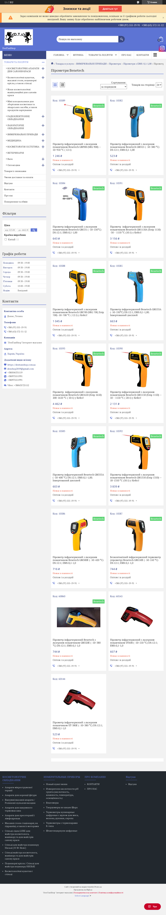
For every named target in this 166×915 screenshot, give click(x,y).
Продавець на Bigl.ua (83, 889)
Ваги (10, 158)
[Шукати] (121, 37)
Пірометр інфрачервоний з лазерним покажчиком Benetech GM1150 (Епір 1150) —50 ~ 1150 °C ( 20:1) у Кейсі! (136, 394)
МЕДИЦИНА (14, 140)
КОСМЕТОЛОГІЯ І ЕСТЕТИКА (23, 146)
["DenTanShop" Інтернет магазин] (18, 36)
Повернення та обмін (16, 201)
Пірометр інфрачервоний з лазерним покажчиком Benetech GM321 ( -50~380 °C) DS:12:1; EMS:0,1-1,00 (134, 146)
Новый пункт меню (56, 784)
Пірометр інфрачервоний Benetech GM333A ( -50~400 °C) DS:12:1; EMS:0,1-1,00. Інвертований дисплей (78, 477)
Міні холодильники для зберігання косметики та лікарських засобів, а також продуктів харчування (22, 106)
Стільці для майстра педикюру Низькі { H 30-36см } (22, 846)
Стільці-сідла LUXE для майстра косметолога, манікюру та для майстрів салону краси (19, 835)
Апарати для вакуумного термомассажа (18, 809)
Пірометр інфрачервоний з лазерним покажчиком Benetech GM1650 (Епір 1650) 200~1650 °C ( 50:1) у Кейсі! (77, 394)
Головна (58, 54)
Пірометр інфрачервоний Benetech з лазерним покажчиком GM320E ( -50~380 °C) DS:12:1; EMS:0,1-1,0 (77, 642)
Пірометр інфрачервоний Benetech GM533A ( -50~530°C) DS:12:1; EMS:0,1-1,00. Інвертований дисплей (135, 312)
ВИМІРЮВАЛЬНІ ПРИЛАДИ (91, 63)
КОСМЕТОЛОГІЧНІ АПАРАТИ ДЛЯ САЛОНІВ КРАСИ (23, 70)
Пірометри (115, 63)
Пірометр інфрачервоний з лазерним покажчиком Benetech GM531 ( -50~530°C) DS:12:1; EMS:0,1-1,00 (77, 229)
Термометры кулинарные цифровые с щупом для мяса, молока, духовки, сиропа (62, 815)
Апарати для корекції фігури (21, 795)
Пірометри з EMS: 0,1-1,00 (137, 63)
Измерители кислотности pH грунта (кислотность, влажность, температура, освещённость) (62, 793)
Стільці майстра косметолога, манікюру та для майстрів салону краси (21, 855)
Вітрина (78, 54)
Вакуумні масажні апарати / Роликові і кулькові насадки (20, 801)
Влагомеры (52, 802)
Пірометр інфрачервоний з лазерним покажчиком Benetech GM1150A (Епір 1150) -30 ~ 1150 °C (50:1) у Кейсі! (135, 229)
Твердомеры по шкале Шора (61, 807)
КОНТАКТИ (93, 784)
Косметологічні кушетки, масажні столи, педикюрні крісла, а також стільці (21, 80)
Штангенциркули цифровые (61, 830)
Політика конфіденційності (111, 892)
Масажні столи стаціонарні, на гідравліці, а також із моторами (22, 825)
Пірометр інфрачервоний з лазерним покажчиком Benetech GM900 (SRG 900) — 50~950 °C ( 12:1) (77, 146)
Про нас (126, 54)
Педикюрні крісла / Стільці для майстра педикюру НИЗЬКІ (22, 865)
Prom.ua (98, 887)
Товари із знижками (15, 171)
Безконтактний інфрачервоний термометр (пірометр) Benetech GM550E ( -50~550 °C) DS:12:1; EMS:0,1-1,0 (135, 560)
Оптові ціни (13, 165)
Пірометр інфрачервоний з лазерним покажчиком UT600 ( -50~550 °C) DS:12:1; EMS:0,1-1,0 (134, 642)
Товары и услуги (65, 63)
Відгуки (8, 183)
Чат (155, 906)
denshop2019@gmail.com (20, 368)
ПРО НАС (92, 788)
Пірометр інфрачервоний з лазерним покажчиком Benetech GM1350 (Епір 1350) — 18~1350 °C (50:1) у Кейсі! (135, 477)
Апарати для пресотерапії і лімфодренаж (20, 817)
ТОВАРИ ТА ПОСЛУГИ (16, 62)
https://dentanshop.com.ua (21, 364)
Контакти (142, 54)
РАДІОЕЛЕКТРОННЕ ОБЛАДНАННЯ (18, 118)
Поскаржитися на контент (85, 892)
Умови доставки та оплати (18, 177)
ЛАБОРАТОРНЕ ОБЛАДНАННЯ (15, 127)
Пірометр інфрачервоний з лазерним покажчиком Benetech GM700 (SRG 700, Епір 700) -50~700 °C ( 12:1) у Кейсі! (78, 312)
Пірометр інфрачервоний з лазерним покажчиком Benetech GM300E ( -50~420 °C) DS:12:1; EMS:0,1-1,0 (78, 560)
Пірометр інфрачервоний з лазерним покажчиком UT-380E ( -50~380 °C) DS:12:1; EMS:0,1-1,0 (78, 725)
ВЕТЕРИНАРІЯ (15, 152)
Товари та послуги (101, 54)
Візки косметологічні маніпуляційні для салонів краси (21, 92)
